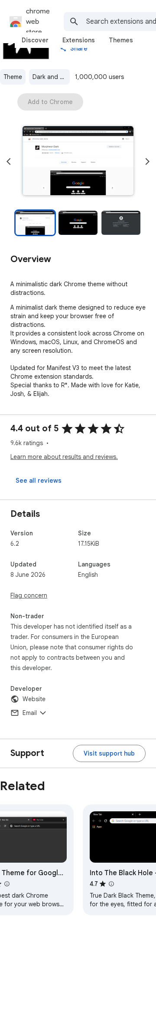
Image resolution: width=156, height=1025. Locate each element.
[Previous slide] (8, 161)
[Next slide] (147, 161)
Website (34, 699)
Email (30, 713)
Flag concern (28, 595)
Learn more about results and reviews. (64, 457)
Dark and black (51, 77)
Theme (12, 77)
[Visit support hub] (109, 753)
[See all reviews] (38, 480)
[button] (78, 161)
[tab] (35, 40)
